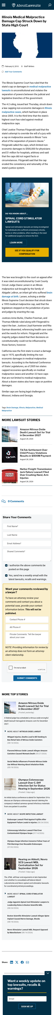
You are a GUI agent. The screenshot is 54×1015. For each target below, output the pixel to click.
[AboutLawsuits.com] (26, 5)
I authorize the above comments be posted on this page (27, 567)
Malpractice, (31, 408)
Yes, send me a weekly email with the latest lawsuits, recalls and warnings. (28, 577)
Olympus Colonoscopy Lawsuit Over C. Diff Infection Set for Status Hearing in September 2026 (34, 784)
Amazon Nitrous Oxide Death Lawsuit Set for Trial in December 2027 (35, 432)
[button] (27, 252)
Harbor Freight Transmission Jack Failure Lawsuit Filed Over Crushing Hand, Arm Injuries (36, 473)
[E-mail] (27, 962)
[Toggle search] (49, 4)
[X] (16, 962)
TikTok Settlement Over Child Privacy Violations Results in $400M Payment (35, 453)
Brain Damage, (13, 408)
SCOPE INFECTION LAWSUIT (31, 814)
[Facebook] (22, 962)
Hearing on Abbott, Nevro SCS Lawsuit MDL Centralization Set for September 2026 (32, 864)
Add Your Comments (13, 72)
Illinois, (22, 408)
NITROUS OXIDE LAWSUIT (30, 731)
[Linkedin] (11, 962)
